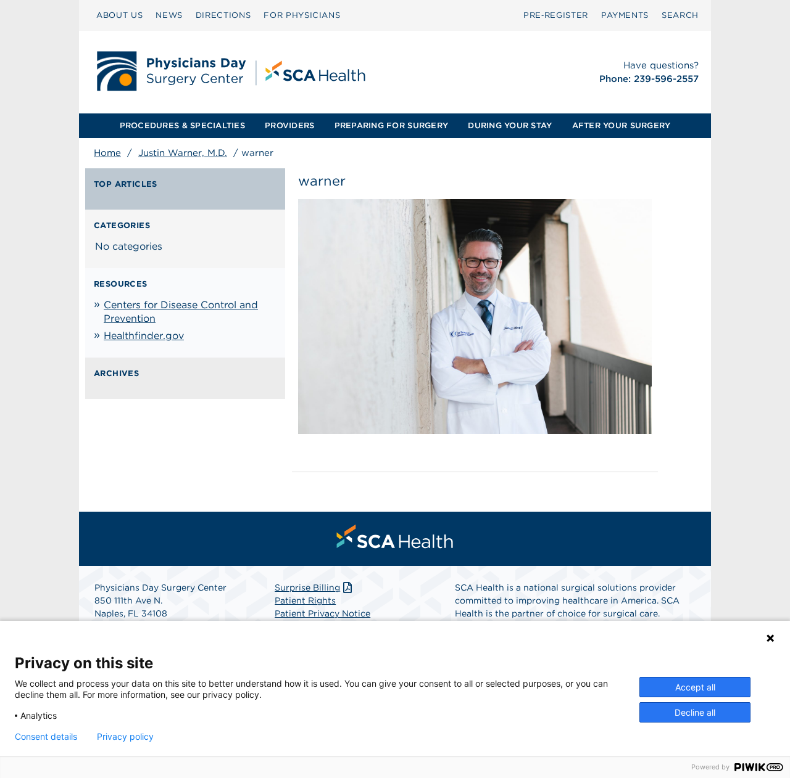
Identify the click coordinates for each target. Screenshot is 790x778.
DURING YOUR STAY (510, 125)
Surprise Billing (307, 587)
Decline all (695, 712)
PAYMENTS (625, 15)
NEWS (169, 15)
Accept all (695, 687)
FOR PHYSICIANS (302, 15)
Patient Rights (305, 600)
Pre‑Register (555, 15)
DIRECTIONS (223, 15)
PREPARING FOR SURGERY (391, 125)
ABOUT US (119, 15)
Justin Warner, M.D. (182, 152)
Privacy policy (125, 737)
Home (107, 152)
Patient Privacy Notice (322, 613)
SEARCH (680, 15)
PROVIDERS (289, 125)
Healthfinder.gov (144, 336)
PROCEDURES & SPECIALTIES (182, 125)
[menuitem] (119, 15)
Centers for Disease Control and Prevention (181, 311)
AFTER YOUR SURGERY (621, 125)
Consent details (46, 737)
